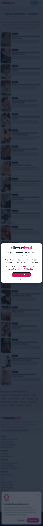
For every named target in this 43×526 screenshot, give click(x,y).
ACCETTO (22, 275)
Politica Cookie (30, 269)
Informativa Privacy (14, 269)
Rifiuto (21, 279)
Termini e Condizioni (28, 266)
